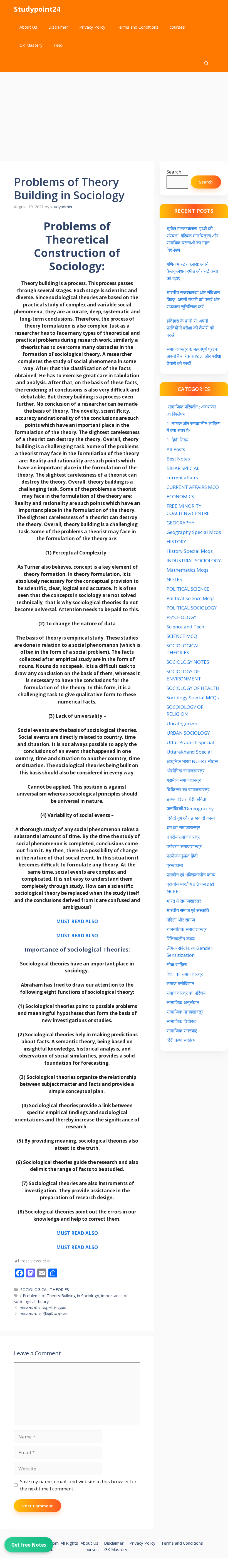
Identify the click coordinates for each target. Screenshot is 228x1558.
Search (174, 172)
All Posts (176, 449)
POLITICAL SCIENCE (188, 589)
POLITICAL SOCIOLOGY (192, 608)
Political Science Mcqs (191, 598)
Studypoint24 (37, 9)
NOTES (174, 579)
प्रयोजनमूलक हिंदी (182, 856)
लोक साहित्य (177, 964)
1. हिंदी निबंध (178, 440)
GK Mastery (31, 45)
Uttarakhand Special (189, 752)
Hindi (58, 45)
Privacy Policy (92, 27)
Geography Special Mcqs (194, 532)
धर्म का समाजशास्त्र (183, 827)
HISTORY (176, 541)
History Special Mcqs (190, 551)
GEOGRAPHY (180, 522)
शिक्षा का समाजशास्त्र (185, 974)
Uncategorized (183, 723)
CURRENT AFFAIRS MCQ (193, 487)
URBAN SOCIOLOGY (188, 733)
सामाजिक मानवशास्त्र (185, 1012)
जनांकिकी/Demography (190, 808)
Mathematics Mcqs (188, 570)
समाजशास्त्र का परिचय (186, 993)
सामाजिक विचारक (182, 1021)
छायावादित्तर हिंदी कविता (187, 799)
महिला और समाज (181, 920)
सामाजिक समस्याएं (182, 1030)
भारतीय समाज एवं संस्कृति (188, 910)
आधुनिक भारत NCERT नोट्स (192, 761)
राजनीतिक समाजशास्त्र (187, 929)
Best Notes (178, 458)
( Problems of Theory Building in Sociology (59, 1295)
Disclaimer (58, 27)
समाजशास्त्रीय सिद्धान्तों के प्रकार (43, 1307)
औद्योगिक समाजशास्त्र (185, 770)
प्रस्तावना (175, 865)
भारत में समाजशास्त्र (184, 901)
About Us (28, 27)
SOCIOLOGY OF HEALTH (193, 688)
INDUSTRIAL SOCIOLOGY (194, 560)
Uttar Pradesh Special (190, 742)
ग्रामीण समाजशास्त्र (184, 780)
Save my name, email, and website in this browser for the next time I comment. (78, 1485)
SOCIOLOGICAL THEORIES (44, 1289)
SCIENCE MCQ (182, 636)
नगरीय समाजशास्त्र (183, 837)
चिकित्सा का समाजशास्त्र (188, 789)
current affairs (182, 477)
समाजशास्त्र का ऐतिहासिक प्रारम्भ (44, 1313)
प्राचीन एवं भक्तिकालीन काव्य (191, 874)
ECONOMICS (180, 496)
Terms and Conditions (137, 27)
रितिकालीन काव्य (181, 938)
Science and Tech (185, 626)
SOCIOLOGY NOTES (188, 662)
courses (177, 27)
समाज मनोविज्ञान (180, 983)
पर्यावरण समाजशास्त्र (184, 846)
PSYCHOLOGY (181, 617)
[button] (206, 63)
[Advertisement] (114, 114)
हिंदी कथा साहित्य (181, 1040)
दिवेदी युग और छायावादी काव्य (191, 818)
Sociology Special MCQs (193, 697)
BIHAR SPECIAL (183, 468)
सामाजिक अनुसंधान (183, 1002)
